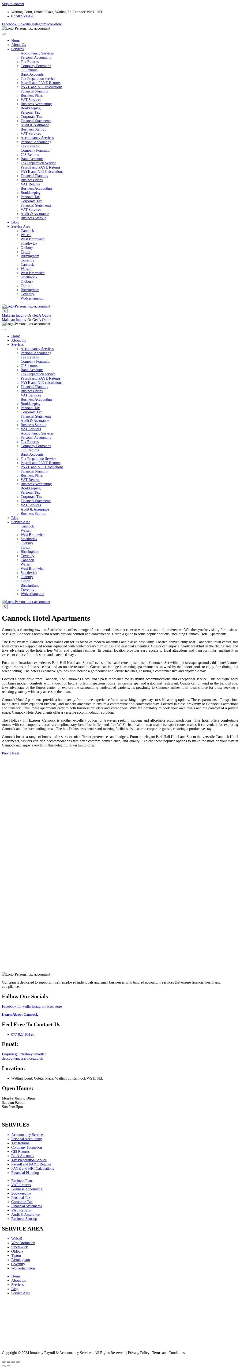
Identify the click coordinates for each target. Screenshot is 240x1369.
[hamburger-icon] (4, 34)
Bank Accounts (32, 74)
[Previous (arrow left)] (4, 1366)
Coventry (27, 260)
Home (15, 40)
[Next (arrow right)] (8, 1366)
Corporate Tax (31, 117)
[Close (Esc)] (4, 1362)
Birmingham (30, 256)
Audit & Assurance (35, 125)
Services (17, 49)
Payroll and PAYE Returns (40, 83)
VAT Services (31, 100)
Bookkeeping (31, 108)
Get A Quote (41, 315)
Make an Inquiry (14, 315)
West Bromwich (33, 239)
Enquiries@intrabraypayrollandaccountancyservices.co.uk (24, 1056)
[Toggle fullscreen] (13, 1362)
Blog (15, 222)
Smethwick (29, 243)
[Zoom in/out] (18, 1362)
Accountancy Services (37, 53)
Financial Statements (36, 121)
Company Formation (36, 66)
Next (15, 753)
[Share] (8, 1362)
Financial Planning (34, 91)
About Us (18, 45)
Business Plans (32, 95)
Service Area (20, 226)
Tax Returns (30, 62)
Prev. (5, 753)
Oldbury (27, 248)
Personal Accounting (36, 57)
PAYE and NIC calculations (41, 87)
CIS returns (29, 70)
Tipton (25, 252)
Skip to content (13, 4)
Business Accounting (36, 104)
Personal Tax (30, 112)
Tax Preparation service (38, 79)
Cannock (27, 231)
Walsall (26, 235)
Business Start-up (33, 129)
